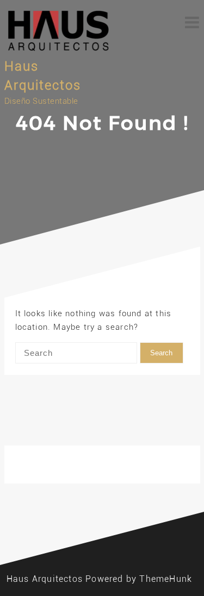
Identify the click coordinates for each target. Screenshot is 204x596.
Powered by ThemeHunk (138, 579)
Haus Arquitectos (45, 579)
